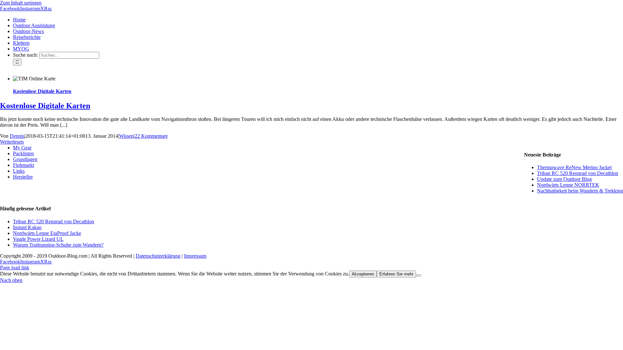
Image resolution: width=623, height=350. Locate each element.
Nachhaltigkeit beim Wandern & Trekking (580, 190)
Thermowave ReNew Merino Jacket (574, 167)
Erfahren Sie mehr (396, 274)
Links (19, 171)
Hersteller (23, 177)
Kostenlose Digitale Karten (42, 91)
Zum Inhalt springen (21, 3)
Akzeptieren (363, 274)
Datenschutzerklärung (158, 256)
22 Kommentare (151, 136)
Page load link (14, 267)
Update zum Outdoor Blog (564, 179)
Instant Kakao (27, 227)
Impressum (195, 256)
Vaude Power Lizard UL (38, 239)
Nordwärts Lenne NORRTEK (568, 185)
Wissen (126, 136)
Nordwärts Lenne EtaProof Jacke (47, 233)
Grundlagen (25, 159)
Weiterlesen (12, 142)
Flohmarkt (23, 165)
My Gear (22, 147)
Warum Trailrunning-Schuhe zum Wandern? (58, 245)
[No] (418, 275)
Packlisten (23, 153)
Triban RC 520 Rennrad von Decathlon (577, 173)
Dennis (17, 136)
